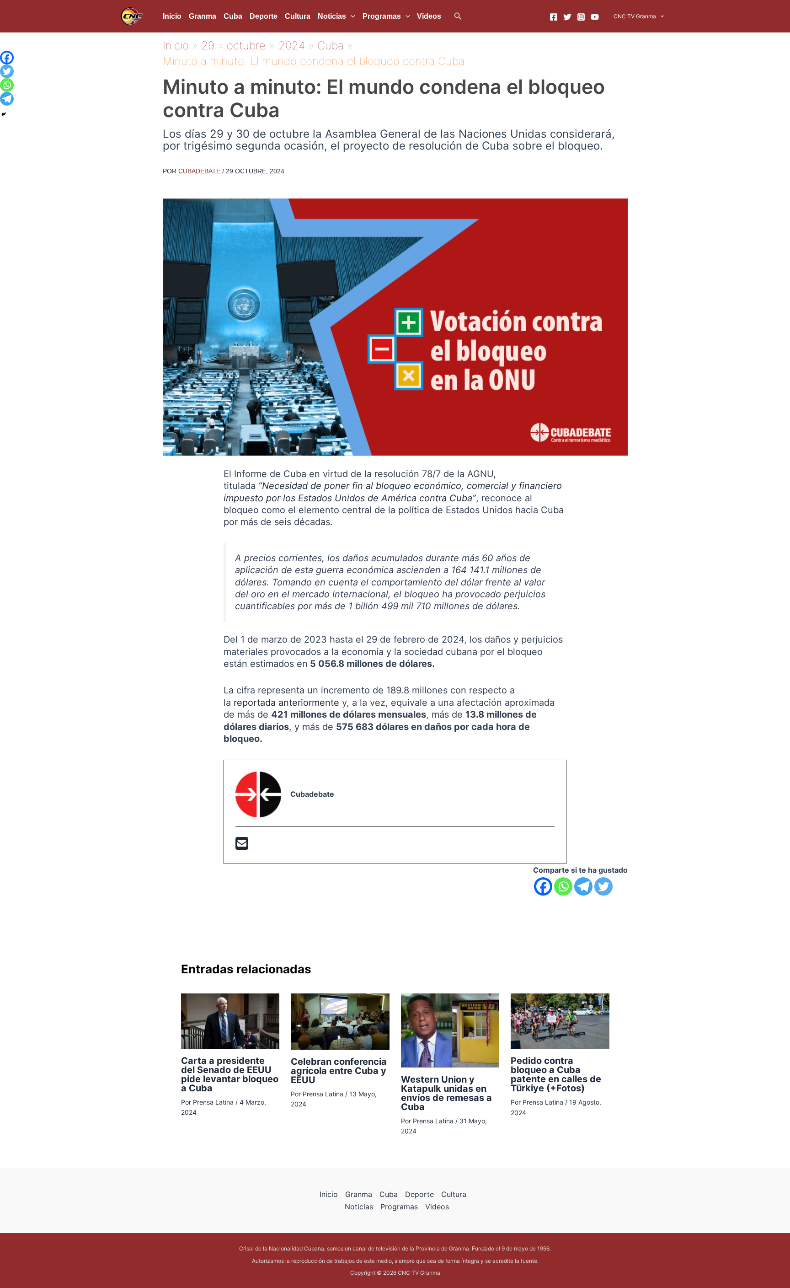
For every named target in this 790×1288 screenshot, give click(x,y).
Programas (382, 16)
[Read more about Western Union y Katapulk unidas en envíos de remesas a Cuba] (450, 1029)
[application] (350, 16)
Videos (429, 16)
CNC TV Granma (635, 16)
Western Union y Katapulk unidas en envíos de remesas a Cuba (446, 1093)
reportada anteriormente (286, 702)
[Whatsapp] (563, 886)
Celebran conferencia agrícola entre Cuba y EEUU (339, 1070)
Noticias (332, 16)
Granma (202, 16)
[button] (458, 16)
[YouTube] (595, 17)
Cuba (233, 16)
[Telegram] (583, 886)
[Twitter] (567, 17)
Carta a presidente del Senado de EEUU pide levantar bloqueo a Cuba (229, 1074)
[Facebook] (554, 17)
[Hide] (3, 114)
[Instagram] (581, 17)
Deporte (264, 16)
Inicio (172, 16)
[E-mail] (241, 846)
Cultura (297, 16)
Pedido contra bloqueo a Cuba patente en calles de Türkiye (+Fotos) (556, 1074)
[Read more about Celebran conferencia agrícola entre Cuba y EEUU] (340, 1020)
